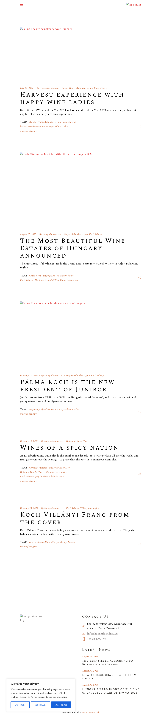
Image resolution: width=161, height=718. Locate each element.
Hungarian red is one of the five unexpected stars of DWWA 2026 (111, 691)
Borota (32, 122)
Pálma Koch (60, 126)
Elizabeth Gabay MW (59, 468)
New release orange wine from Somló (109, 676)
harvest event (69, 122)
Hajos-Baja (34, 409)
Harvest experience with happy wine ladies (72, 98)
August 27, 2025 (28, 234)
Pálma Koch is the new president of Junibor (67, 385)
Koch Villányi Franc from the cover (75, 518)
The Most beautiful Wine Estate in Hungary (56, 280)
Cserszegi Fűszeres (38, 468)
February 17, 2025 (29, 375)
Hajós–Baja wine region (81, 88)
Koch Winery (100, 88)
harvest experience (29, 126)
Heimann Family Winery (32, 472)
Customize (20, 705)
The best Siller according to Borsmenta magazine (107, 662)
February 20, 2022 (29, 508)
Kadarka (50, 472)
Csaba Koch (35, 276)
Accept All (61, 705)
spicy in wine (41, 476)
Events (64, 88)
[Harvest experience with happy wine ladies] (46, 53)
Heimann (70, 441)
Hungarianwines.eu (49, 88)
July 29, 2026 (26, 88)
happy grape (49, 276)
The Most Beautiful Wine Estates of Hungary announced (73, 248)
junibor (45, 409)
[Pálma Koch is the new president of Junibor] (52, 333)
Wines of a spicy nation (69, 448)
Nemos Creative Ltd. (90, 712)
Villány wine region (89, 508)
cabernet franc (36, 542)
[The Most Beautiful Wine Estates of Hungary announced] (56, 188)
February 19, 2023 (29, 441)
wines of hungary (28, 131)
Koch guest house (65, 276)
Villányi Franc (56, 476)
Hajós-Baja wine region (49, 122)
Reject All (40, 705)
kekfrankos (61, 472)
